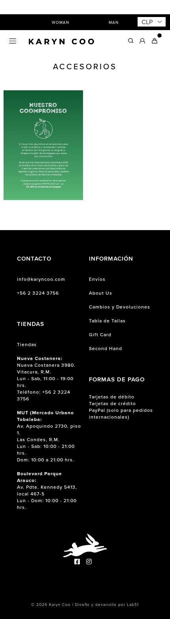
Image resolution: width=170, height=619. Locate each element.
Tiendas (27, 344)
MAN (114, 22)
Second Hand (105, 348)
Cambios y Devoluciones (119, 306)
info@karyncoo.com (41, 279)
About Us (100, 293)
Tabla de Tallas (107, 320)
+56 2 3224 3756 (38, 293)
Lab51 (133, 604)
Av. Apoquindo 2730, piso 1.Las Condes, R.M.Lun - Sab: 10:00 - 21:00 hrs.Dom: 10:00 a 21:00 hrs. (49, 436)
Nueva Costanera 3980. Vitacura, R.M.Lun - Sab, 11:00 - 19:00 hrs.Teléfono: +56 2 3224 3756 (46, 378)
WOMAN (60, 22)
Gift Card (100, 334)
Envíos (97, 279)
